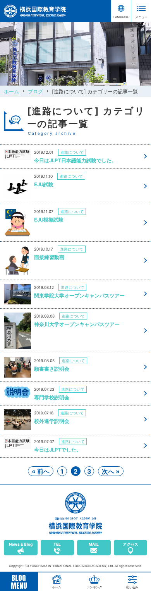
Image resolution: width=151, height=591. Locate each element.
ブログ (35, 91)
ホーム (11, 91)
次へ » (111, 471)
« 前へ (41, 471)
